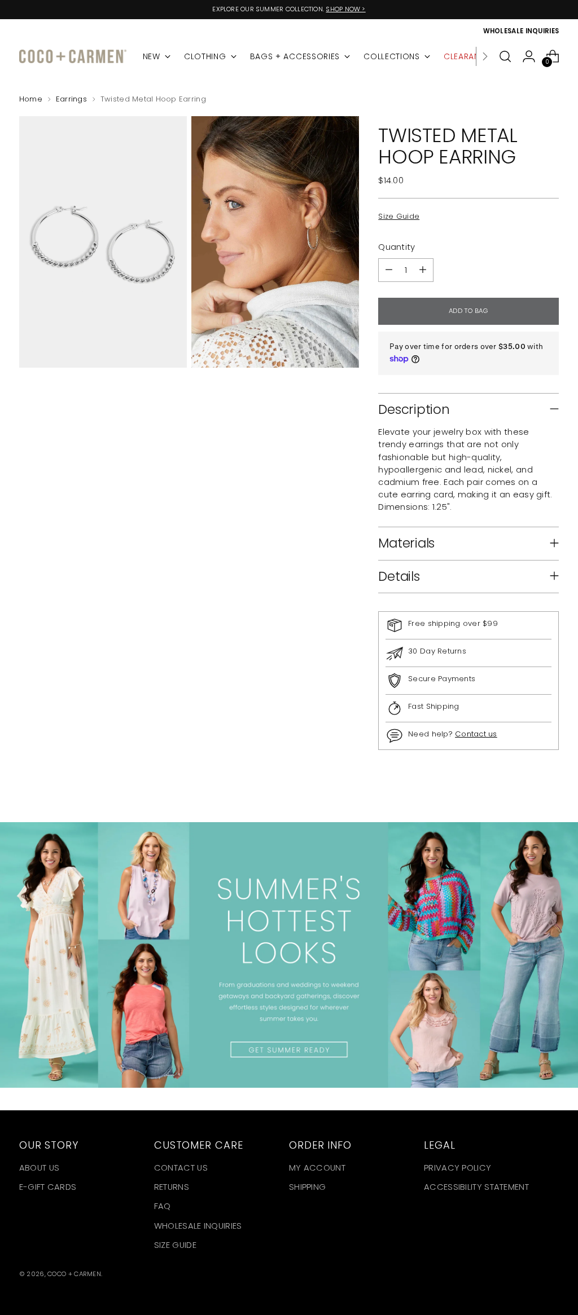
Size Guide (398, 216)
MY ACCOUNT (317, 1167)
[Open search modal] (505, 56)
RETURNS (171, 1187)
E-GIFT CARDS (48, 1187)
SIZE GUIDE (175, 1245)
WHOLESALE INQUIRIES (198, 1226)
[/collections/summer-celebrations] (289, 955)
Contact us (476, 734)
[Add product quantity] (423, 270)
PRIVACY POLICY (457, 1167)
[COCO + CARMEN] (72, 57)
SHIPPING (307, 1187)
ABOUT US (39, 1167)
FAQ (162, 1206)
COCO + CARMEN (74, 1273)
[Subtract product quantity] (389, 270)
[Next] (484, 56)
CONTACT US (181, 1167)
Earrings (71, 99)
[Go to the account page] (529, 56)
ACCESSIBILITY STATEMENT (476, 1187)
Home (30, 99)
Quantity (396, 247)
